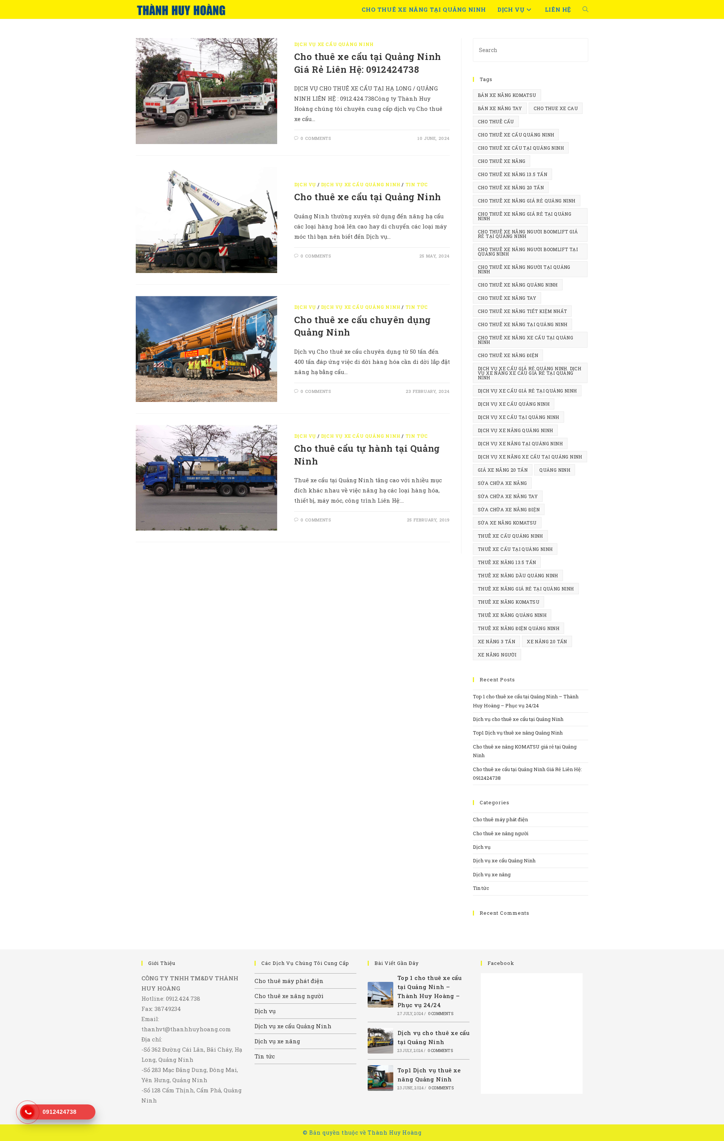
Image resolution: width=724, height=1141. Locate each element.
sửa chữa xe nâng (502, 483)
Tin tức (416, 184)
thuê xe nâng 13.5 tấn (507, 562)
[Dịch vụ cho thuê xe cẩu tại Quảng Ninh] (380, 1041)
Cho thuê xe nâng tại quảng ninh (522, 324)
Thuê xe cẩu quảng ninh (510, 536)
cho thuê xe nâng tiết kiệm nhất (522, 311)
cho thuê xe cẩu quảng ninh (516, 135)
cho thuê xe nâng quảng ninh (518, 285)
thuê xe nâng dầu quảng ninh (518, 575)
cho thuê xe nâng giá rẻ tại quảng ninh (524, 216)
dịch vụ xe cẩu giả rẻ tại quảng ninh (527, 391)
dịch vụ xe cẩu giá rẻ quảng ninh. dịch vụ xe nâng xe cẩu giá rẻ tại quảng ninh (529, 372)
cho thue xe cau (556, 108)
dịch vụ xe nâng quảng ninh (515, 430)
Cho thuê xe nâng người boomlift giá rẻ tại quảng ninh (528, 234)
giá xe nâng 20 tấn (503, 470)
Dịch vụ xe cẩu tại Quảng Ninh (518, 417)
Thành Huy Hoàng (395, 1132)
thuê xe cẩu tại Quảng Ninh (515, 549)
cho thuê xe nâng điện (508, 355)
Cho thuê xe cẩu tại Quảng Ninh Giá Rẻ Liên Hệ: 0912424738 (367, 63)
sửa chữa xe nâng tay (508, 496)
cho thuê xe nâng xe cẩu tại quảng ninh (525, 339)
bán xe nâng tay (500, 108)
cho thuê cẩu (496, 121)
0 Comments (316, 138)
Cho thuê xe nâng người (500, 833)
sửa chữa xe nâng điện (509, 509)
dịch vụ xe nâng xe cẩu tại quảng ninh (530, 457)
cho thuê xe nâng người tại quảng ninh (524, 269)
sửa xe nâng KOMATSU (507, 523)
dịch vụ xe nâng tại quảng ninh (520, 443)
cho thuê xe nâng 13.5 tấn (512, 174)
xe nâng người (497, 655)
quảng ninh (554, 470)
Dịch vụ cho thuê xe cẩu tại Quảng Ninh (518, 719)
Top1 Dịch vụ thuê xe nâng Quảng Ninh (518, 732)
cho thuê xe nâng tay (507, 298)
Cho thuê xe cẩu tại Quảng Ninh (367, 197)
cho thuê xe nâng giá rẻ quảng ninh (526, 201)
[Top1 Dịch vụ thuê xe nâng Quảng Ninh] (380, 1078)
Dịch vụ (305, 184)
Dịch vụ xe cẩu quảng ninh (513, 404)
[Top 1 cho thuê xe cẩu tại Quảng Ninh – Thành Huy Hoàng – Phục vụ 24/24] (380, 995)
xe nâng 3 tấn (496, 641)
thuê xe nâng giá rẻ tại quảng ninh (526, 589)
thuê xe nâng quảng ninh (512, 615)
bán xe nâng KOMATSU (507, 95)
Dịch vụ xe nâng (492, 874)
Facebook (501, 963)
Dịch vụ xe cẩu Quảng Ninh (334, 44)
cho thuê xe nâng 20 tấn (511, 187)
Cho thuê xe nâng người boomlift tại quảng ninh (528, 251)
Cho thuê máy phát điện (500, 819)
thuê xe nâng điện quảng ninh (518, 628)
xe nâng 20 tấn (547, 641)
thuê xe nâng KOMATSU (508, 602)
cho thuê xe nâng (501, 161)
